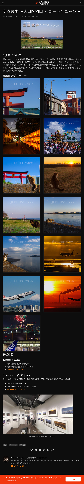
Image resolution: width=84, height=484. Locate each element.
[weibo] (52, 450)
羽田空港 (22, 445)
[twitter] (31, 450)
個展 (5, 445)
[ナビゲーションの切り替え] (3, 2)
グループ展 (13, 445)
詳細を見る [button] (11, 480)
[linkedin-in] (44, 450)
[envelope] (40, 450)
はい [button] (73, 479)
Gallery (36, 16)
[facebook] (35, 450)
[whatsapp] (48, 450)
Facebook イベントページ (17, 370)
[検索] (81, 3)
